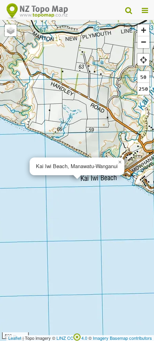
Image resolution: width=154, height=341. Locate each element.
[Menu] (145, 10)
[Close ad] (77, 336)
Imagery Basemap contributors (122, 338)
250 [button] (143, 89)
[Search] (128, 10)
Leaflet (14, 338)
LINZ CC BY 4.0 (71, 338)
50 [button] (143, 77)
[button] (119, 162)
